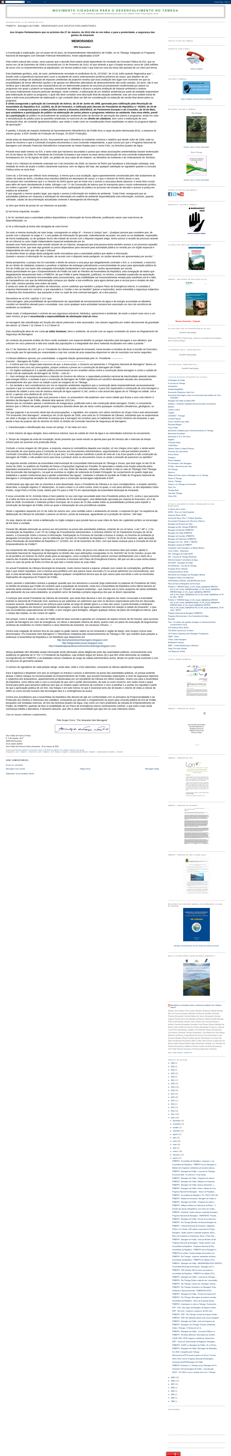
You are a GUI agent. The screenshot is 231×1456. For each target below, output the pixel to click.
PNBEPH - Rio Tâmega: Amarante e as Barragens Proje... (194, 1287)
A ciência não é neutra (176, 509)
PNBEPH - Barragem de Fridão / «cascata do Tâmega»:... (194, 1277)
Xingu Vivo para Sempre (177, 648)
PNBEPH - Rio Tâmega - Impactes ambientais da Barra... (194, 1257)
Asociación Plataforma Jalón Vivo (181, 392)
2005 (173, 1391)
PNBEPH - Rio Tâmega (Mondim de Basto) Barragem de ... (195, 1222)
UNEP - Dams (173, 637)
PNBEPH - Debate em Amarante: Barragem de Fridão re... (194, 1199)
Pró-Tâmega (173, 469)
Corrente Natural (174, 419)
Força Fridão (173, 428)
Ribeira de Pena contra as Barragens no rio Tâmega (188, 475)
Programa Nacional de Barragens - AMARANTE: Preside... (195, 1216)
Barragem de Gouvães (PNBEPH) (181, 536)
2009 (173, 1378)
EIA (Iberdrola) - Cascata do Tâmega (182, 566)
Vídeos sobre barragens (177, 640)
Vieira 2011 (172, 496)
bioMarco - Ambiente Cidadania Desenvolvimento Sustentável (192, 404)
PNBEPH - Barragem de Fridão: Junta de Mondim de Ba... (194, 1240)
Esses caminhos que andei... (179, 422)
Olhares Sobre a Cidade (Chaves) (181, 449)
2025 (173, 1067)
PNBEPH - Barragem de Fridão (75, 752)
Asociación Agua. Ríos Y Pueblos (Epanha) (185, 518)
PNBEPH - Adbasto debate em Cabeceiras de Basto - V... (194, 1205)
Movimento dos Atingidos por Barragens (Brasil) (186, 575)
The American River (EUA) (178, 628)
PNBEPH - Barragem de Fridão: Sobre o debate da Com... (194, 1188)
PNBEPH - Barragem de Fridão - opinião (106, 752)
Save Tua (172, 487)
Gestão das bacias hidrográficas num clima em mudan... (194, 1209)
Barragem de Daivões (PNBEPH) (181, 530)
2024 (173, 1070)
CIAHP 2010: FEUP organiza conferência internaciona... (194, 1338)
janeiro (175, 1158)
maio (175, 1144)
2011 (173, 1114)
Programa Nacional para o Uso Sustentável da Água (188, 616)
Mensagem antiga (152, 769)
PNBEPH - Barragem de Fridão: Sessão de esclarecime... (194, 1219)
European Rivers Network (178, 569)
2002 (173, 1398)
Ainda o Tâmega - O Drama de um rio (186, 1328)
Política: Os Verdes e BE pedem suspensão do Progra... (194, 1229)
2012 (173, 1111)
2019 (173, 1087)
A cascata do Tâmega (176, 383)
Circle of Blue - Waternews (178, 551)
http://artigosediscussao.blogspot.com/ (82, 643)
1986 (173, 1401)
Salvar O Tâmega (175, 478)
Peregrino (171, 458)
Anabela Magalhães (175, 389)
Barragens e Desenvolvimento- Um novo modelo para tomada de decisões (196, 945)
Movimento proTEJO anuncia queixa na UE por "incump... (194, 1355)
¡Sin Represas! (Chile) (176, 651)
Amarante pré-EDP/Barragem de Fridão (187, 1362)
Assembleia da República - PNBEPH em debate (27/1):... (194, 1260)
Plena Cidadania (174, 460)
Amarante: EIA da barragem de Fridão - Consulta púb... (193, 1369)
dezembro (177, 1121)
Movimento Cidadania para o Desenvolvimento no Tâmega (116, 10)
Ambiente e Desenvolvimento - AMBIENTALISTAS (191, 1291)
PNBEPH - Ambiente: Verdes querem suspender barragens (195, 1212)
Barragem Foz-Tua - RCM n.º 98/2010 (182, 542)
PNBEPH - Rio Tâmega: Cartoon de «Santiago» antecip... (194, 1284)
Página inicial (85, 769)
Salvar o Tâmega (174, 481)
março (175, 1151)
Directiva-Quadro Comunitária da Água (183, 560)
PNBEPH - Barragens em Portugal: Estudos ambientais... (194, 1325)
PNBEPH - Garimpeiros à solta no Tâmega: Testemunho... (195, 1304)
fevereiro (176, 1155)
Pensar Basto (173, 454)
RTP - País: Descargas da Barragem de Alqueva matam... (194, 1308)
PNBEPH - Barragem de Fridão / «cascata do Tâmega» (193, 1171)
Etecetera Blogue (174, 425)
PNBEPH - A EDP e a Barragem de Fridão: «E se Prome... (195, 1345)
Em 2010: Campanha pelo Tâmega (185, 1352)
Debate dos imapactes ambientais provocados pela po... (194, 1168)
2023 (173, 1073)
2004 (173, 1394)
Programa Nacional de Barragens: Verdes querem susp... (194, 1243)
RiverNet (171, 619)
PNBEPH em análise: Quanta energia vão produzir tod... (194, 1253)
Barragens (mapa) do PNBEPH (180, 545)
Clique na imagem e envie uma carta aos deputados (196, 99)
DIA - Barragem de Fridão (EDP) (180, 554)
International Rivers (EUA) (178, 572)
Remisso (171, 472)
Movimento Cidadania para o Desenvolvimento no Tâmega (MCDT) (196, 1006)
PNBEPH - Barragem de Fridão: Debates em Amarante (193, 1182)
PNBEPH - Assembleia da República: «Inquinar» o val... (194, 1161)
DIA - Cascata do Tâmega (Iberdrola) (182, 557)
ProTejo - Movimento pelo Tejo (180, 466)
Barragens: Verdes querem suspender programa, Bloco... (194, 1233)
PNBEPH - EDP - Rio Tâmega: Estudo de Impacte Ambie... (195, 1314)
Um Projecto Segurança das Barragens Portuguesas (188, 634)
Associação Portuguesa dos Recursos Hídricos (186, 521)
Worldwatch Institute (176, 642)
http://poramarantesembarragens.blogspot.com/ (82, 640)
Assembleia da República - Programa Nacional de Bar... (193, 1246)
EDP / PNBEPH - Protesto (26, 752)
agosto (176, 1134)
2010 (173, 1118)
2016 (173, 1097)
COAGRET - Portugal (176, 416)
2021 (173, 1080)
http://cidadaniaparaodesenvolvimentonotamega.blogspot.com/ (82, 646)
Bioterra (171, 407)
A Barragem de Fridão (176, 380)
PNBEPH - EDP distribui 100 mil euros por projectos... (193, 1270)
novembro (177, 1124)
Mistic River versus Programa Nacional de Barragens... (193, 1359)
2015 (173, 1101)
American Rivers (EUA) (177, 515)
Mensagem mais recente (15, 769)
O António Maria (174, 443)
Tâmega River (173, 490)
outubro (176, 1127)
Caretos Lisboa (174, 410)
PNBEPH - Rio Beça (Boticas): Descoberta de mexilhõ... (194, 1335)
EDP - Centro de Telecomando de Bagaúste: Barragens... (194, 1342)
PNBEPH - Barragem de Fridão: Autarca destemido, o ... (194, 1185)
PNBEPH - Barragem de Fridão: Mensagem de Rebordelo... (195, 1348)
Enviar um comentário (14, 765)
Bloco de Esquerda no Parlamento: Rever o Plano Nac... (194, 1236)
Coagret (171, 413)
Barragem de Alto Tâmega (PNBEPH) (182, 527)
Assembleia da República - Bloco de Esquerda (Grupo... (194, 1301)
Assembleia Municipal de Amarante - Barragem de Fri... (193, 1267)
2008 (173, 1381)
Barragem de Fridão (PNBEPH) (180, 533)
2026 (173, 1063)
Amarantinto (172, 386)
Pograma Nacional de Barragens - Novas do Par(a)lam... (194, 1192)
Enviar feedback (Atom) (25, 774)
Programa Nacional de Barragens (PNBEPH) (185, 613)
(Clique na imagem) (196, 69)
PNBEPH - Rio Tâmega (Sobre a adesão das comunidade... (195, 1280)
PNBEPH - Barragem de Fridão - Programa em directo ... (194, 1178)
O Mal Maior (173, 445)
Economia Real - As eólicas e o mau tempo (189, 1175)
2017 (173, 1094)
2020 (173, 1084)
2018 (173, 1090)
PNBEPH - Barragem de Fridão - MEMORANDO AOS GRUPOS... (197, 1263)
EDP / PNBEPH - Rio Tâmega (49, 752)
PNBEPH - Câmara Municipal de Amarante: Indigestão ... (194, 1226)
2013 (173, 1107)
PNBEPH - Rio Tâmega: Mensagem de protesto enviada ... (195, 1297)
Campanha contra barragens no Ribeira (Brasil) (186, 548)
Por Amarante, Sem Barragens (180, 463)
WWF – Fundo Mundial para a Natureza (183, 646)
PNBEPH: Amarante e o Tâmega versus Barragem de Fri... (195, 1365)
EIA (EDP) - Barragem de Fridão (180, 563)
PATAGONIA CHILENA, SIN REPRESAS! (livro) (186, 581)
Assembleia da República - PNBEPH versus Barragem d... (195, 1165)
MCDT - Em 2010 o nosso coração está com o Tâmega (193, 1372)
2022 (173, 1077)
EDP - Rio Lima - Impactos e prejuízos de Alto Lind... (192, 1311)
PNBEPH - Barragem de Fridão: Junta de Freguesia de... (194, 1321)
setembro (177, 1131)
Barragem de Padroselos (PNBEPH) (182, 539)
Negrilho (171, 440)
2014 (173, 1104)
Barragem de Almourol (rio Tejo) (180, 524)
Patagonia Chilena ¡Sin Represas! (181, 578)
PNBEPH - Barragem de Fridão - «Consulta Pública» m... (194, 1331)
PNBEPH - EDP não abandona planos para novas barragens (195, 1318)
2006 (173, 1388)
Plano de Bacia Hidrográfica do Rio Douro (184, 584)
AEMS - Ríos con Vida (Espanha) (181, 512)
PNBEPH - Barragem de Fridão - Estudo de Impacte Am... (194, 1294)
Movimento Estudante (176, 434)
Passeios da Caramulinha (178, 451)
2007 (173, 1384)
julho (175, 1138)
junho (175, 1141)
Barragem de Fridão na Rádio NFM (181, 401)
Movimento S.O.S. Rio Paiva (179, 437)
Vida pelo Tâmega (175, 493)
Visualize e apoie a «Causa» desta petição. (196, 147)
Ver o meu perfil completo (180, 1052)
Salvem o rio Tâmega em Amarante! (182, 484)
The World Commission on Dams (181, 631)
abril (175, 1148)
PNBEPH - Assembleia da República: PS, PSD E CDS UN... (195, 1195)
